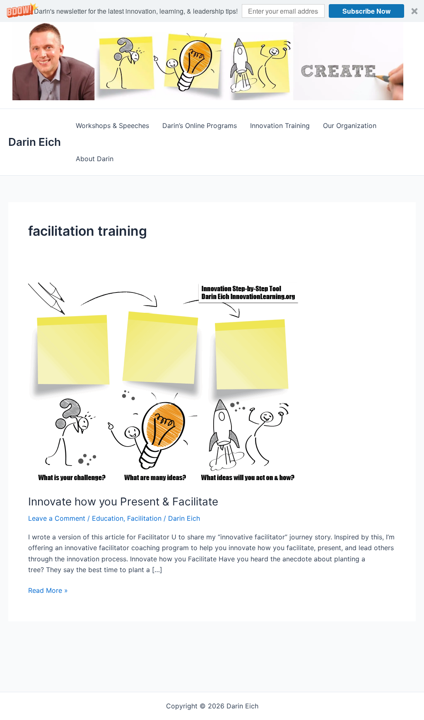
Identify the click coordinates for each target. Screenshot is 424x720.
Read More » (48, 591)
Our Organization (349, 125)
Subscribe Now (366, 11)
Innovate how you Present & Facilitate (123, 501)
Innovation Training (280, 125)
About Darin (94, 159)
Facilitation (144, 518)
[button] (212, 11)
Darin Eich (34, 141)
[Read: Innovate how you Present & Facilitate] (164, 382)
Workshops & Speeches (112, 125)
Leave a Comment (56, 518)
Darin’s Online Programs (199, 125)
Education (107, 518)
